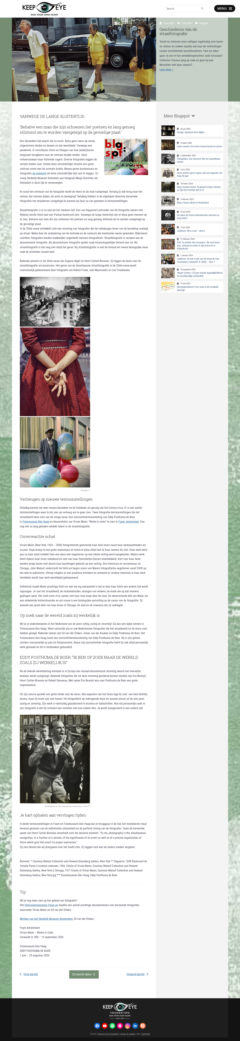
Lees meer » (166, 69)
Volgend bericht (136, 974)
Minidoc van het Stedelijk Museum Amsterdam (46, 919)
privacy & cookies (127, 1033)
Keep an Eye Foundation (108, 1033)
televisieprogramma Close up (41, 905)
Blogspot (203, 23)
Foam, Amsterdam (128, 521)
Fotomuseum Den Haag (36, 521)
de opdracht (39, 173)
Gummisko (145, 1033)
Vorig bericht (30, 974)
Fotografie (187, 23)
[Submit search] (202, 8)
